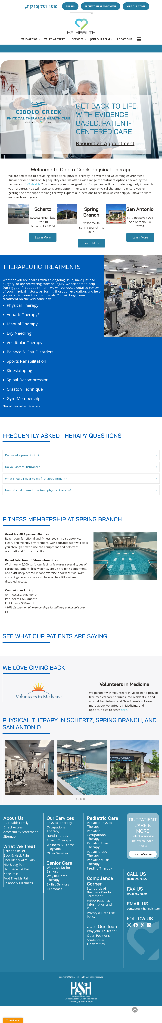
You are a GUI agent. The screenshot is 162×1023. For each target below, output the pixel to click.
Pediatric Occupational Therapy (96, 835)
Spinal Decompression (28, 380)
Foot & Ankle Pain (16, 878)
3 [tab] (84, 799)
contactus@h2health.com (144, 908)
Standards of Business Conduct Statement (100, 892)
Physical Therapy (22, 305)
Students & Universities (96, 942)
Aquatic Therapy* (23, 314)
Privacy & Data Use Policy (101, 915)
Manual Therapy (22, 324)
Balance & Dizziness (18, 883)
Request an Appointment (100, 6)
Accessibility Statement (20, 832)
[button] (81, 455)
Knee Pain (10, 874)
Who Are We (29, 39)
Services (77, 39)
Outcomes (54, 889)
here (124, 710)
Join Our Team (100, 39)
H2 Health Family (15, 823)
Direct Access (13, 827)
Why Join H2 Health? (102, 931)
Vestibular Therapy (24, 342)
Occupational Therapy (56, 829)
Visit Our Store (136, 6)
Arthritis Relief (14, 851)
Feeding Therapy (99, 868)
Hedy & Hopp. (87, 1001)
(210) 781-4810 (43, 6)
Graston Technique (25, 389)
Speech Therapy (59, 840)
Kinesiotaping (19, 370)
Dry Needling (19, 333)
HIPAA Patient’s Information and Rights (99, 904)
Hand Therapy (57, 836)
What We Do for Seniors (58, 869)
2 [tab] (80, 799)
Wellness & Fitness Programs (60, 847)
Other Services (57, 853)
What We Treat (54, 39)
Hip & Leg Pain (14, 864)
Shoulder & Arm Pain (19, 860)
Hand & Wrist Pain (17, 869)
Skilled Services (58, 884)
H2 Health (33, 184)
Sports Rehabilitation (26, 361)
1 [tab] (77, 799)
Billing (70, 6)
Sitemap (9, 836)
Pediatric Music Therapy (98, 862)
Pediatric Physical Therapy (99, 825)
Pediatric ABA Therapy (97, 853)
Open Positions (98, 935)
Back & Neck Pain (16, 855)
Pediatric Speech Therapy (99, 845)
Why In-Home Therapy (57, 878)
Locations (124, 39)
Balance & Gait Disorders (30, 352)
